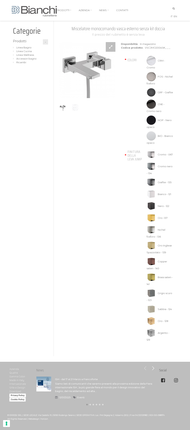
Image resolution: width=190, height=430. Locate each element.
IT (172, 16)
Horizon (44, 419)
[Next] (153, 368)
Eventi (81, 397)
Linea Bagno (24, 47)
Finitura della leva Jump (134, 155)
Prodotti (20, 41)
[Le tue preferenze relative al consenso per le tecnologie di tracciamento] (6, 423)
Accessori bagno (26, 58)
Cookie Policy (17, 399)
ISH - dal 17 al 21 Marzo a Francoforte (76, 379)
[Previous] (145, 368)
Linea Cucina (24, 51)
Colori (132, 60)
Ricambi (21, 62)
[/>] (43, 388)
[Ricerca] (174, 8)
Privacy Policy (17, 395)
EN (175, 16)
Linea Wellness (25, 54)
